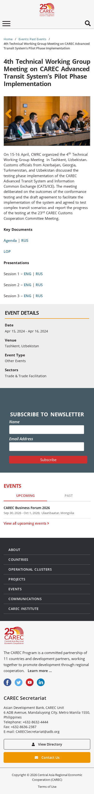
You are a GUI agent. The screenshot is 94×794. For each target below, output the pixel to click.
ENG (27, 273)
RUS (24, 240)
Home (8, 39)
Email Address (21, 438)
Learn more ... (40, 670)
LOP (7, 251)
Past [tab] (69, 495)
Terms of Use (47, 786)
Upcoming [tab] (25, 495)
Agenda (10, 240)
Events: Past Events (32, 39)
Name (14, 421)
